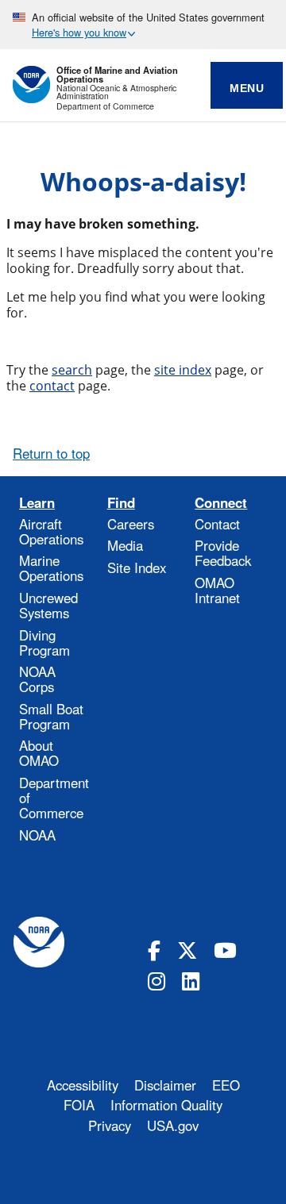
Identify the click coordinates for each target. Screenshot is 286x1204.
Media (125, 545)
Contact (217, 523)
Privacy (109, 1125)
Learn (37, 502)
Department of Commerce (105, 107)
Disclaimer (165, 1084)
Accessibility (82, 1084)
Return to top (51, 453)
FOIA (79, 1104)
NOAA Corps (37, 679)
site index (182, 370)
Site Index (136, 567)
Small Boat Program (51, 716)
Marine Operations (51, 568)
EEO (226, 1084)
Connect (221, 502)
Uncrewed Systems (48, 605)
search (72, 370)
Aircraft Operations (51, 531)
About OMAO (39, 753)
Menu (247, 88)
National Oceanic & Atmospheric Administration (116, 92)
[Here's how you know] (143, 24)
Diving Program (44, 642)
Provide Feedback (223, 553)
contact (52, 385)
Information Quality (166, 1104)
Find (121, 502)
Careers (130, 523)
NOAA (37, 834)
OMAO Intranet (217, 590)
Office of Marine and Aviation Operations (117, 74)
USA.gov (173, 1125)
